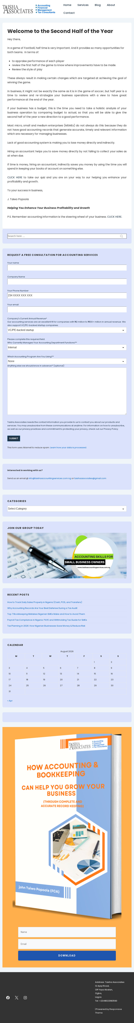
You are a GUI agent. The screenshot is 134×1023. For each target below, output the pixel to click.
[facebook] (8, 997)
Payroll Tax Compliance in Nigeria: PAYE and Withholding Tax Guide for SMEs (47, 619)
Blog (98, 5)
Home (67, 5)
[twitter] (17, 997)
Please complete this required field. (26, 339)
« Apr (10, 700)
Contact (69, 13)
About (111, 5)
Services (83, 5)
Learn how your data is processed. (68, 447)
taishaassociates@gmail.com (90, 478)
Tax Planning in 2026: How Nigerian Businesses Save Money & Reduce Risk (46, 625)
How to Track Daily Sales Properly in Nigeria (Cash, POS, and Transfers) (44, 602)
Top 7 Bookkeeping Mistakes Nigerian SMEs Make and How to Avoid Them (46, 614)
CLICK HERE (14, 177)
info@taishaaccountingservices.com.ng (50, 478)
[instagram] (25, 997)
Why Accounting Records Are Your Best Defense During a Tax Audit (42, 608)
